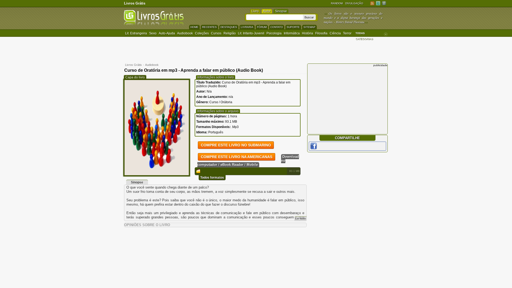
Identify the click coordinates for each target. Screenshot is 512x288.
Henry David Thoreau (350, 22)
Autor (267, 11)
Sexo (153, 33)
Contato (276, 27)
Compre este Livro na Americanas (236, 157)
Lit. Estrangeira (136, 33)
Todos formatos (212, 177)
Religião (229, 33)
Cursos (216, 33)
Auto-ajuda (167, 33)
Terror (347, 33)
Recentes (209, 27)
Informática (292, 33)
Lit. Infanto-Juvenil (251, 33)
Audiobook (185, 33)
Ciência (335, 33)
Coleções (202, 33)
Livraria (247, 27)
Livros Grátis (134, 3)
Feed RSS (372, 3)
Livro (255, 11)
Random (337, 3)
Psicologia (274, 33)
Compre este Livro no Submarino (236, 145)
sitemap (309, 27)
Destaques (229, 27)
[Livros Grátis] (154, 24)
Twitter (378, 3)
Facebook (384, 3)
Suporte (293, 27)
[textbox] (274, 17)
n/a (231, 97)
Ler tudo (300, 218)
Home (194, 27)
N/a (209, 91)
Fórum (262, 27)
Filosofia (321, 33)
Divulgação (354, 3)
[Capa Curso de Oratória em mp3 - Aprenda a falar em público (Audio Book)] (157, 174)
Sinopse (281, 11)
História (307, 33)
